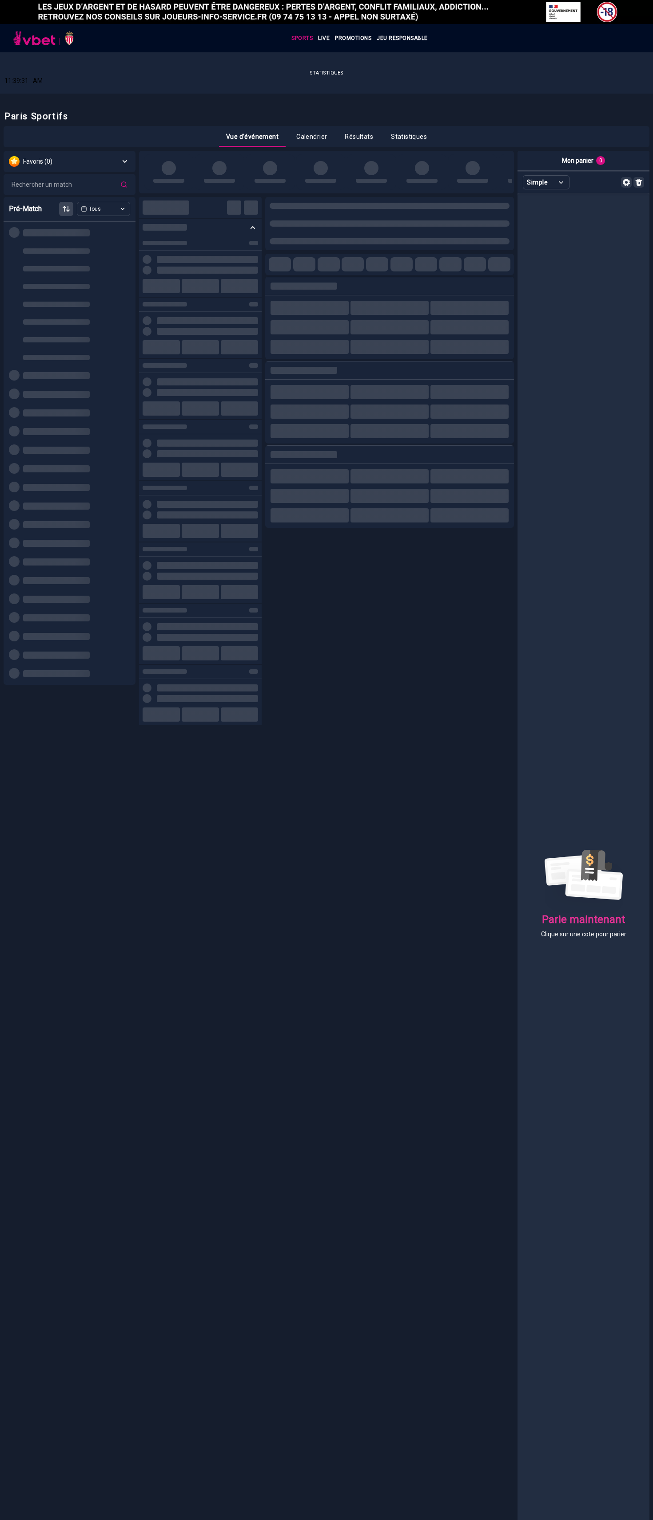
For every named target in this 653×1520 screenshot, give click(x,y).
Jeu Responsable (402, 38)
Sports (302, 38)
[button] (252, 136)
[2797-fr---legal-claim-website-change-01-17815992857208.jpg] (326, 12)
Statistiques (326, 73)
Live (324, 38)
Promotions (353, 38)
